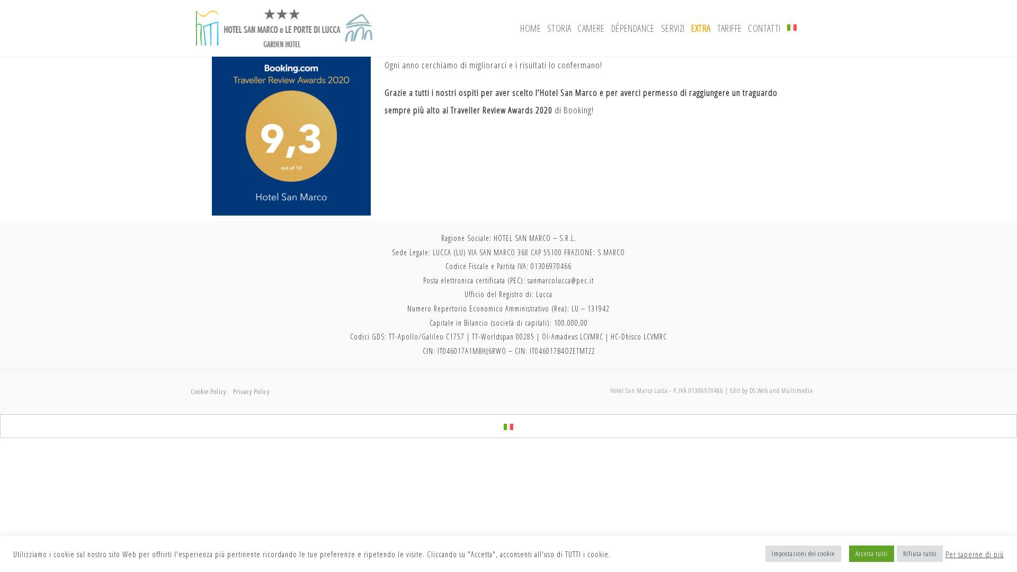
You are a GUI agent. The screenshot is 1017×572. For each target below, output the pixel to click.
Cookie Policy (208, 391)
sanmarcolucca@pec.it (561, 280)
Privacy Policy (251, 391)
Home (530, 28)
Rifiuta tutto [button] (919, 553)
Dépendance (633, 28)
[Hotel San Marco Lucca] (284, 27)
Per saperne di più (974, 554)
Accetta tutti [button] (871, 553)
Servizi (673, 28)
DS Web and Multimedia (781, 390)
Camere (590, 28)
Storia (559, 28)
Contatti (764, 28)
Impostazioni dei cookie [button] (803, 553)
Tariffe (729, 28)
